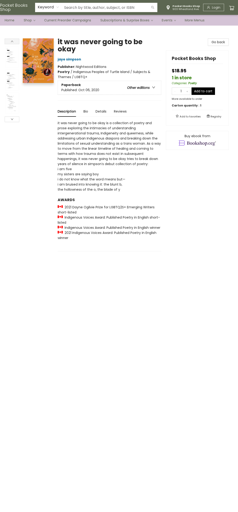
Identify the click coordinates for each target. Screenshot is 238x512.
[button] (183, 8)
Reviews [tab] (120, 111)
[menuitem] (9, 20)
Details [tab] (101, 111)
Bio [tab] (85, 111)
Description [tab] (67, 111)
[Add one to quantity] (187, 91)
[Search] (152, 7)
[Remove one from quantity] (175, 91)
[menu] (119, 20)
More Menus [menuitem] (195, 20)
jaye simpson (69, 59)
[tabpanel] (109, 185)
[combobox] (48, 7)
